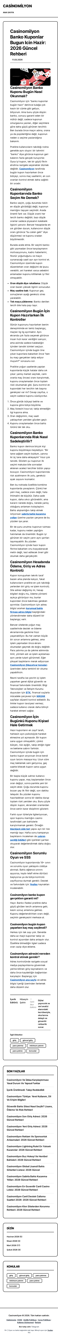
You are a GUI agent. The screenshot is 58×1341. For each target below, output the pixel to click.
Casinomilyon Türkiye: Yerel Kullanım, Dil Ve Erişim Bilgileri (29, 1098)
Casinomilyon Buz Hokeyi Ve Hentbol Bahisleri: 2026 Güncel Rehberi (27, 1158)
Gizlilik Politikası (30, 1320)
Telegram (35, 1327)
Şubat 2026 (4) (14, 1250)
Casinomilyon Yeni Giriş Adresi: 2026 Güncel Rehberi (27, 1128)
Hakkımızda (11, 1320)
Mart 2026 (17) (13, 1245)
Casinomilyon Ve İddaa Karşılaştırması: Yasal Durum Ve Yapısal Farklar (28, 1081)
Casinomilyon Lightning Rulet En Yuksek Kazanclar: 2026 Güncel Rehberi (29, 1148)
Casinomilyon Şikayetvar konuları (28, 665)
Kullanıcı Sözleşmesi (25, 1322)
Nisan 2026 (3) (13, 1241)
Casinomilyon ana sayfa (23, 979)
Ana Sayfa (8, 12)
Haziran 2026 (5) (14, 1236)
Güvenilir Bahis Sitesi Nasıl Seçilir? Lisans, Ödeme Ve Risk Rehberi (30, 1108)
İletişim (38, 1322)
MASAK (41, 696)
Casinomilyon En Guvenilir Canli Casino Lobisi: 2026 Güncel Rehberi (28, 1188)
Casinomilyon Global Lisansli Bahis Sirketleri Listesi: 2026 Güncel (25, 1168)
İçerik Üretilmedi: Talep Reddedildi (25, 1089)
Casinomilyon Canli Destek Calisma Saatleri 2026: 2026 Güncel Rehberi (26, 1198)
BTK (28, 692)
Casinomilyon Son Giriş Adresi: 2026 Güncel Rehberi (27, 1118)
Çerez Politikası (44, 1320)
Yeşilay (34, 884)
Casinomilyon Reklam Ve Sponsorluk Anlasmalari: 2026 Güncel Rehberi (27, 1138)
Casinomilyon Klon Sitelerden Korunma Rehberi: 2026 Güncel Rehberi (28, 1208)
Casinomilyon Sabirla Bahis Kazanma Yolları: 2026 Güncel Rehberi (27, 1178)
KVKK (19, 1320)
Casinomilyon (17, 6)
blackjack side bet (20, 829)
